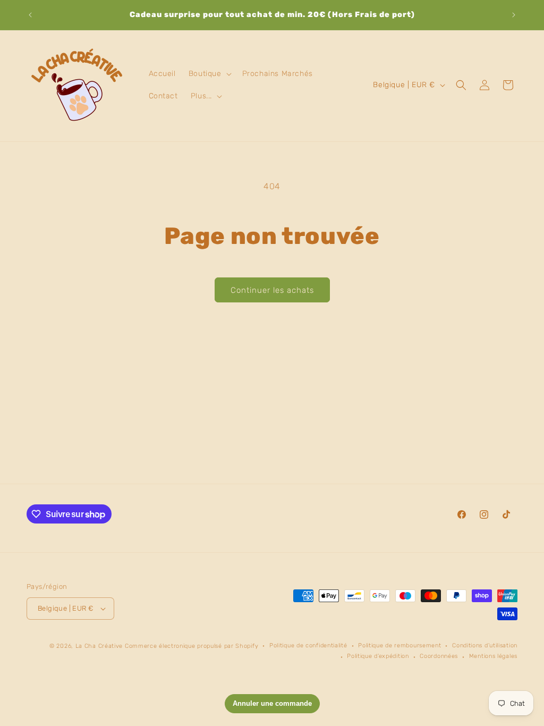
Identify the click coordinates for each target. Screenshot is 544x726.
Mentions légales (493, 656)
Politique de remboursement (399, 645)
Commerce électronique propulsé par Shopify (191, 646)
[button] (209, 74)
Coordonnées (439, 656)
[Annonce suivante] (513, 15)
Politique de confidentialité (308, 645)
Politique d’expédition (378, 656)
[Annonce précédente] (30, 15)
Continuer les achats (272, 290)
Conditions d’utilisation (484, 645)
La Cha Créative (99, 646)
